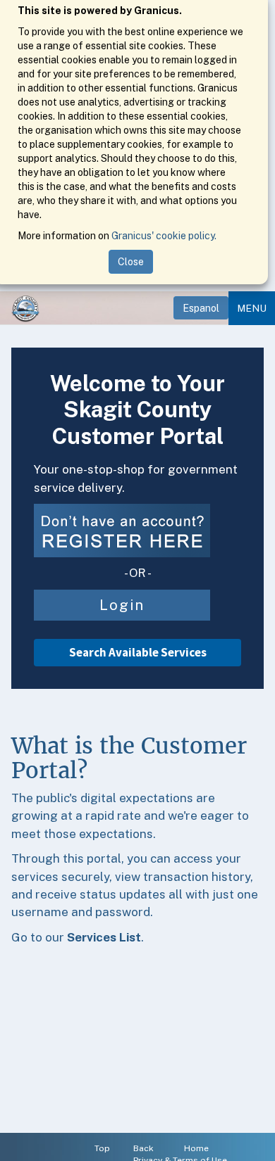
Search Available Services (138, 652)
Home (196, 1148)
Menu (252, 308)
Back (143, 1148)
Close (131, 261)
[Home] (25, 308)
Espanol (201, 308)
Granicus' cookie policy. (163, 235)
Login (122, 605)
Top (102, 1148)
